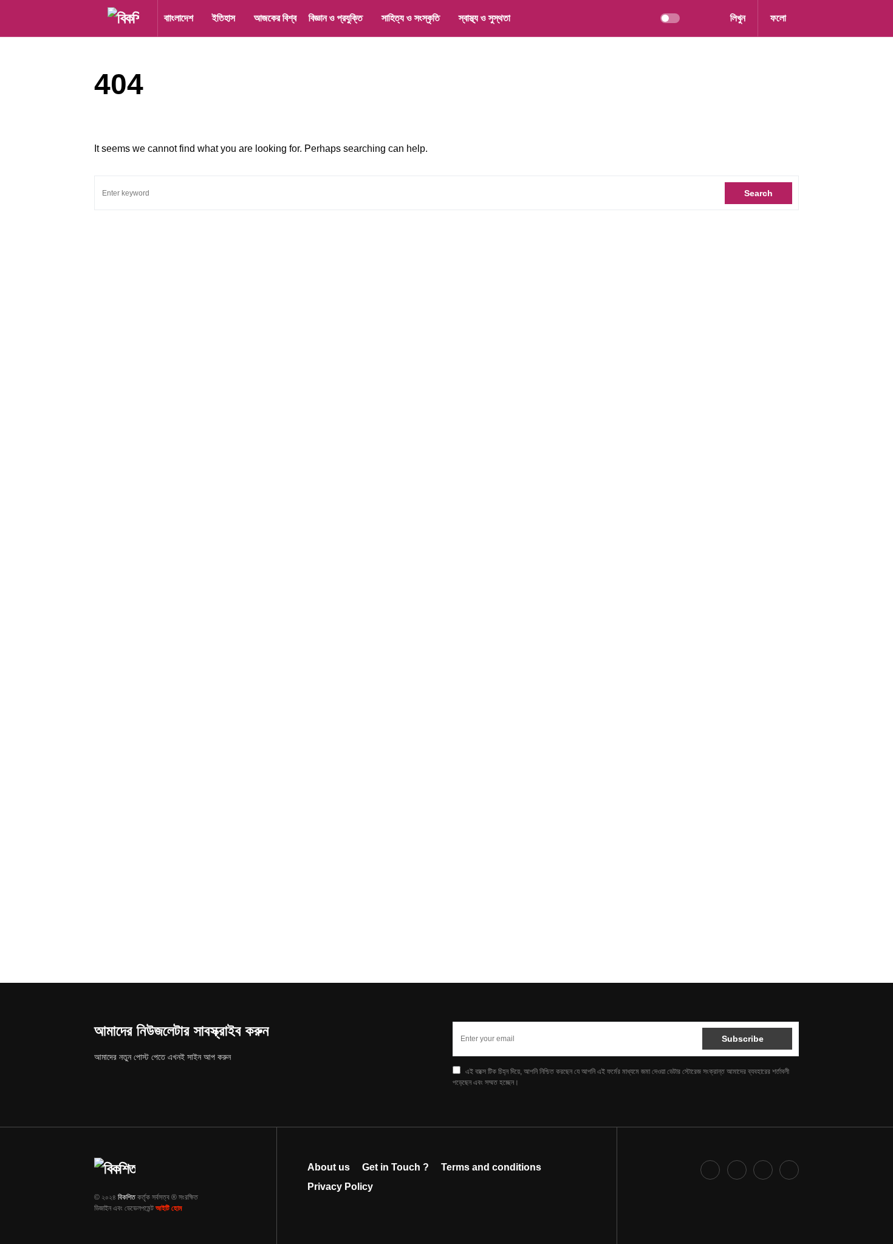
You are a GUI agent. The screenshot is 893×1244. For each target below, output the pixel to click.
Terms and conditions (491, 1167)
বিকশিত (126, 1197)
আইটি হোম (169, 1208)
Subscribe (743, 1039)
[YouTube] (789, 1170)
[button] (97, 18)
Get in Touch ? (395, 1167)
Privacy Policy (340, 1186)
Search (758, 193)
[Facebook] (710, 1170)
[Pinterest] (763, 1170)
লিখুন (737, 18)
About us (328, 1167)
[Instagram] (737, 1170)
